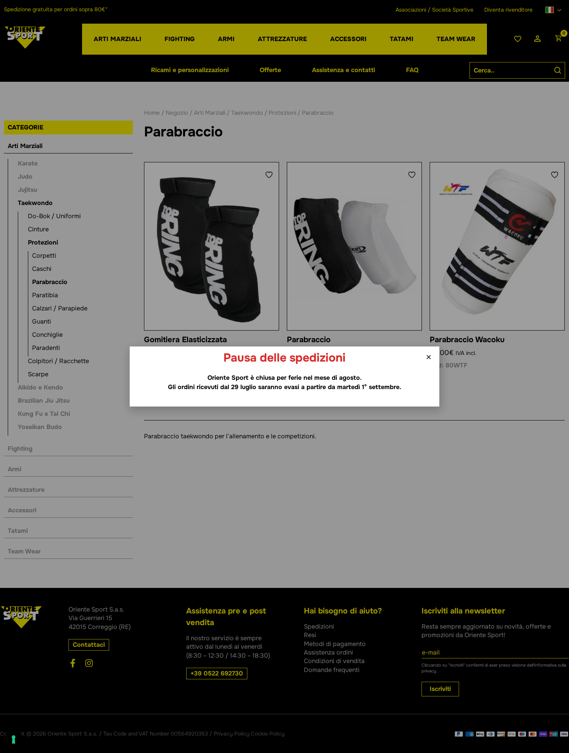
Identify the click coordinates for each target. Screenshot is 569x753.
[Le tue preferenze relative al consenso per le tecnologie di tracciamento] (13, 739)
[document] (284, 376)
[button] (429, 357)
